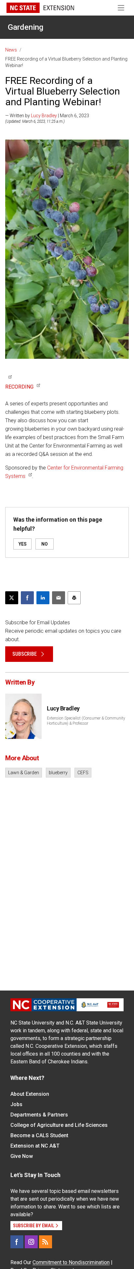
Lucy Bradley (44, 115)
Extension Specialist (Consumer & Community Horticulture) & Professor (86, 721)
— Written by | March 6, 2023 (47, 115)
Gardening (25, 27)
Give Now (21, 1156)
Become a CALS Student (39, 1135)
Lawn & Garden (23, 772)
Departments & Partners (39, 1115)
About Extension (29, 1094)
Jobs (16, 1104)
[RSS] (45, 1241)
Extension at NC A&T (35, 1146)
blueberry (58, 772)
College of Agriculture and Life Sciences (59, 1125)
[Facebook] (16, 1241)
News (11, 49)
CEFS (82, 772)
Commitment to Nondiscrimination (71, 1262)
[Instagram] (31, 1241)
